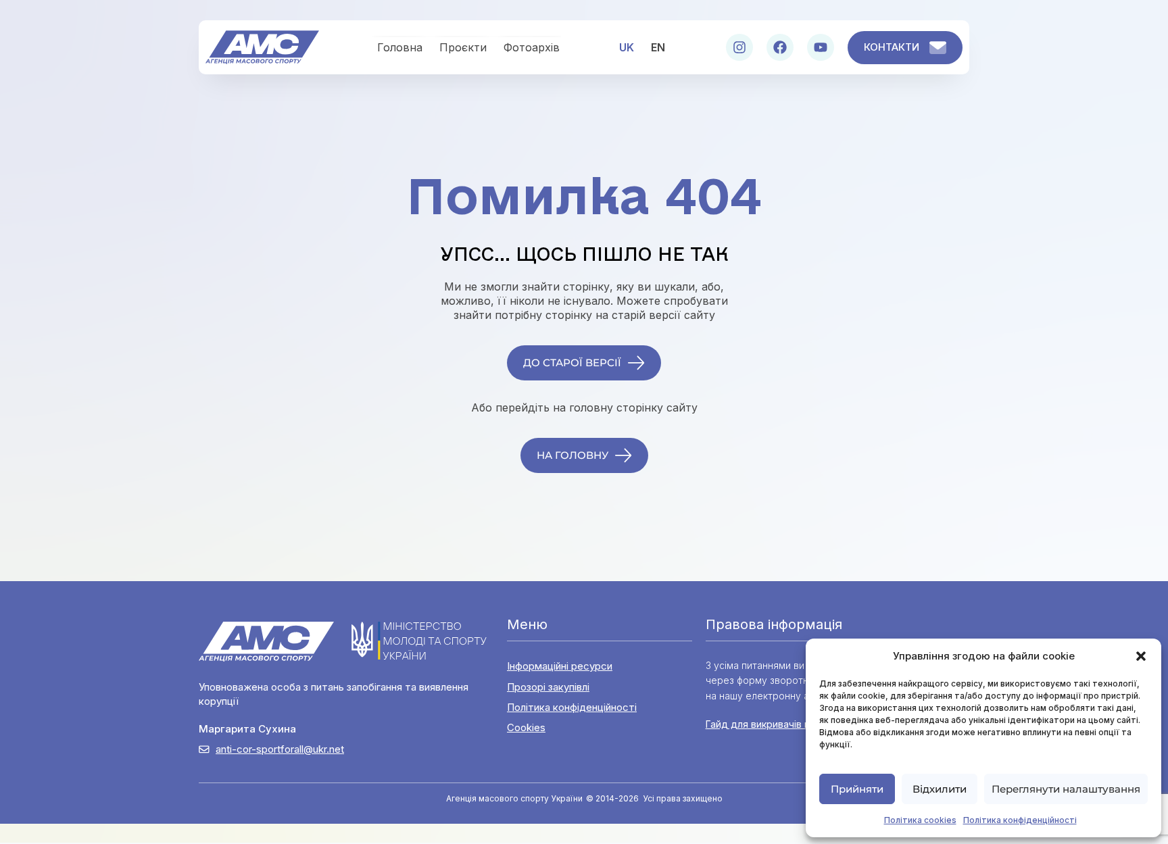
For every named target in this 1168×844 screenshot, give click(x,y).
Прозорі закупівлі (548, 686)
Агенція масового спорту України (514, 798)
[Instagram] (739, 47)
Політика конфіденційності (1020, 820)
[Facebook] (780, 47)
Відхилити (939, 789)
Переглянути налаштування (1066, 789)
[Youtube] (820, 47)
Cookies (526, 727)
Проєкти (463, 47)
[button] (1141, 656)
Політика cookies (920, 820)
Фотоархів (532, 47)
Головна (399, 47)
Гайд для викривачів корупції (775, 724)
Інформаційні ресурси (559, 666)
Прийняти (857, 789)
